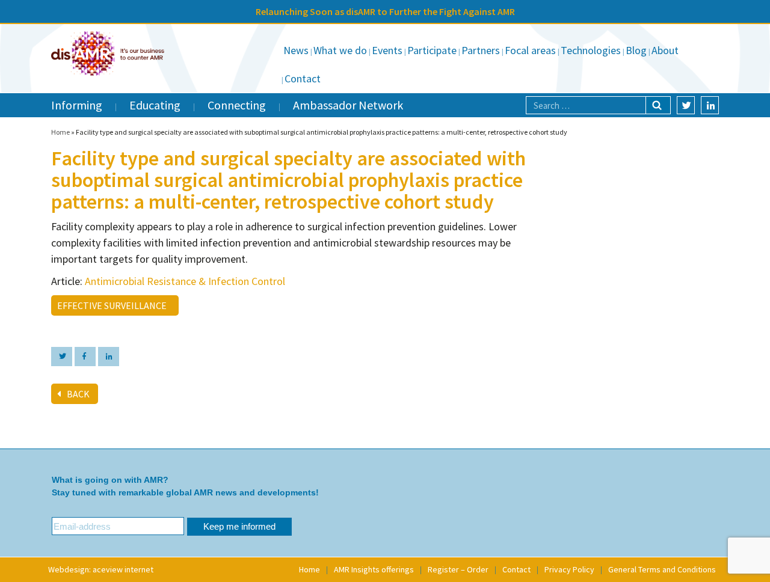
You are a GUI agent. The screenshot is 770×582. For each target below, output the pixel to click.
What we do (340, 50)
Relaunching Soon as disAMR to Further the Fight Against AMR (385, 11)
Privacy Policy (569, 569)
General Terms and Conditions (662, 569)
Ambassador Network (348, 104)
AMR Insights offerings (374, 569)
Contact (303, 78)
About (665, 50)
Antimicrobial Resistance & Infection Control (185, 281)
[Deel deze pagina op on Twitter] (61, 356)
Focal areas (530, 50)
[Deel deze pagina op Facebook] (85, 356)
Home (60, 131)
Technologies (591, 50)
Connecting (237, 104)
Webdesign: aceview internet (100, 569)
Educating (154, 104)
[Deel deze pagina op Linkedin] (108, 356)
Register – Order (458, 569)
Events (387, 50)
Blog (636, 50)
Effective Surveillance (113, 305)
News (296, 50)
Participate (432, 50)
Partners (480, 50)
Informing (76, 104)
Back (78, 394)
